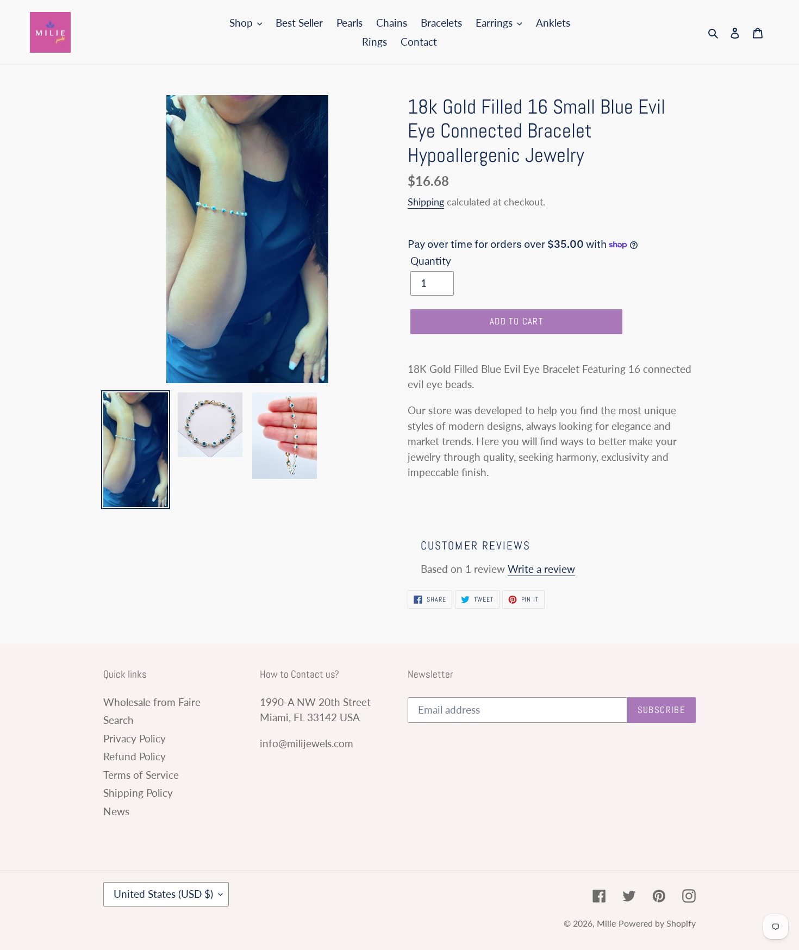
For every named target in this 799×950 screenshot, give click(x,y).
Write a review (541, 568)
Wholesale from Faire (152, 702)
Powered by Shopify (657, 923)
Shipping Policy (138, 792)
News (116, 811)
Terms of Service (141, 774)
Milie (606, 923)
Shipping (426, 202)
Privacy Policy (134, 738)
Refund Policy (134, 756)
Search (118, 720)
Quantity (430, 260)
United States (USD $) (163, 894)
